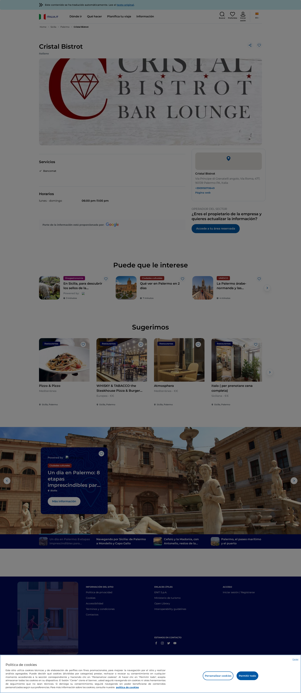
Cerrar (295, 659)
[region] (150, 674)
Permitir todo (247, 675)
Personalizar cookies (218, 675)
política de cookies (127, 687)
